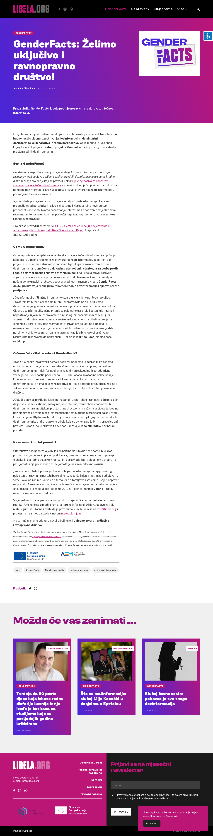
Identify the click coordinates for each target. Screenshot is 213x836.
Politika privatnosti (22, 830)
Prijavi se (121, 811)
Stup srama (163, 9)
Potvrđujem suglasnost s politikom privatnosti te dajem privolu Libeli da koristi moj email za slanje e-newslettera (157, 796)
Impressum (94, 787)
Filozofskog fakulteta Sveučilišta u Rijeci (56, 230)
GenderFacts (116, 9)
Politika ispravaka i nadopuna (90, 771)
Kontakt (96, 780)
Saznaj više (172, 816)
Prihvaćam (151, 823)
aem (17, 570)
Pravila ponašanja (90, 794)
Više (180, 9)
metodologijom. (71, 513)
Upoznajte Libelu (91, 762)
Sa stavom (140, 9)
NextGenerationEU (54, 570)
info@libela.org (106, 509)
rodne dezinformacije (105, 570)
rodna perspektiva (79, 570)
